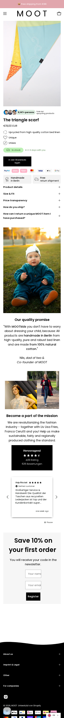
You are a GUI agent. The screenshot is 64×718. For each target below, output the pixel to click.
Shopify (37, 705)
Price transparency (15, 200)
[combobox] (53, 715)
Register (33, 596)
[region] (32, 497)
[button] (8, 497)
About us (8, 654)
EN (54, 715)
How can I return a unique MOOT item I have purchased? (27, 216)
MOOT (14, 705)
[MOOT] (32, 13)
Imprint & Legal (11, 664)
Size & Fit (8, 193)
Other (6, 675)
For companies (11, 685)
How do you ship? (14, 207)
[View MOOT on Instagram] (5, 696)
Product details (12, 187)
